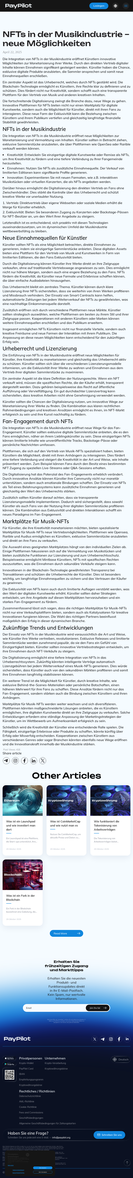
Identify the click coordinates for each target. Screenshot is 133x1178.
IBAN (22, 1074)
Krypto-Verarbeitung (55, 1063)
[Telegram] (6, 760)
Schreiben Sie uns (112, 1134)
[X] (42, 760)
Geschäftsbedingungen (31, 1118)
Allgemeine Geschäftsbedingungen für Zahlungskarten (47, 1123)
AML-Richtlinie (26, 1101)
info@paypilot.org (61, 1137)
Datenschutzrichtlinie (30, 1096)
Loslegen (98, 5)
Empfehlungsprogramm (31, 1079)
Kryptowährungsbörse (30, 1085)
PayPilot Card (26, 1068)
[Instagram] (15, 760)
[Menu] (126, 6)
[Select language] (115, 6)
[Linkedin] (33, 760)
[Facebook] (24, 760)
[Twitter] (94, 1039)
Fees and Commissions (31, 1112)
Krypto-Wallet (26, 1063)
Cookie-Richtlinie (28, 1107)
